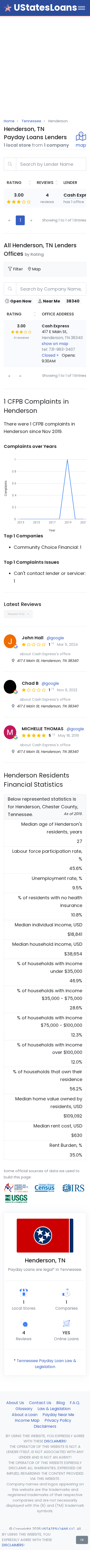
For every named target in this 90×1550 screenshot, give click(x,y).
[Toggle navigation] (81, 8)
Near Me (51, 301)
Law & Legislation (54, 1409)
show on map (55, 343)
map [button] (81, 145)
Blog (60, 1403)
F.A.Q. (75, 1403)
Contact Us (40, 1403)
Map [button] (36, 269)
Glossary (24, 1409)
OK (82, 1540)
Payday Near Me (58, 1415)
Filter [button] (18, 269)
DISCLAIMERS (13, 1545)
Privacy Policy (57, 1420)
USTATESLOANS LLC (58, 1528)
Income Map (27, 1420)
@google (55, 638)
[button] (62, 358)
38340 (73, 301)
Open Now (21, 301)
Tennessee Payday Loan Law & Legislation (46, 1364)
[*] (8, 7)
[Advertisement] (45, 63)
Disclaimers (45, 1426)
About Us (15, 1403)
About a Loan (25, 1415)
